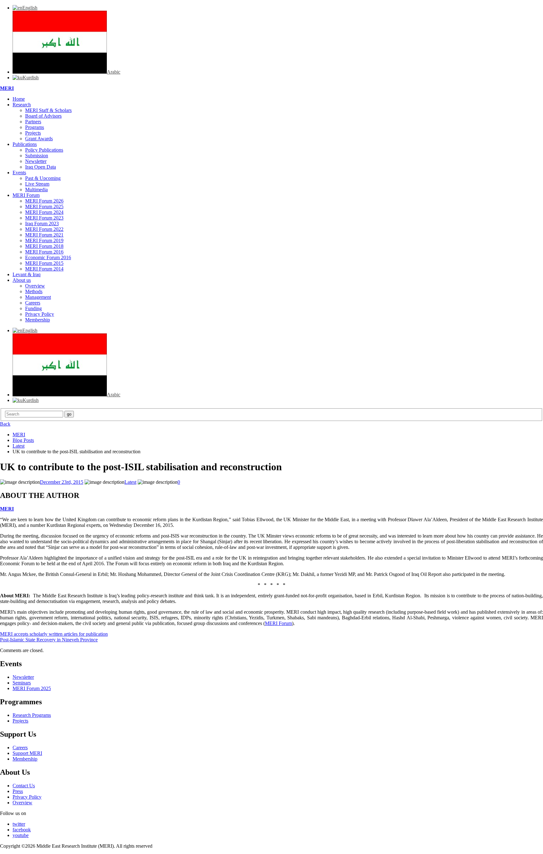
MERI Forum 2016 (44, 251)
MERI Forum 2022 (44, 229)
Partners (33, 121)
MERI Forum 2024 (44, 212)
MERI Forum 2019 (44, 240)
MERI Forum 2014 (44, 268)
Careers (32, 302)
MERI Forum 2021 (44, 234)
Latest (130, 482)
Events (19, 172)
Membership (37, 319)
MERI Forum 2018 (44, 246)
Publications (25, 144)
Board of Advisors (43, 116)
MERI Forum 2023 (44, 217)
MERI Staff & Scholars (48, 110)
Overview (35, 285)
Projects (33, 133)
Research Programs (32, 715)
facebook (22, 829)
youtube (21, 835)
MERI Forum (26, 195)
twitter (19, 824)
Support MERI (27, 753)
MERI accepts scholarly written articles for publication (54, 634)
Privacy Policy (39, 314)
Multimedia (36, 189)
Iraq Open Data (40, 167)
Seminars (22, 682)
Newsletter (36, 161)
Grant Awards (39, 138)
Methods (33, 291)
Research (22, 104)
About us (22, 280)
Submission (36, 155)
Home (19, 99)
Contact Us (24, 785)
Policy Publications (44, 150)
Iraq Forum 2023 (42, 223)
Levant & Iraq (27, 274)
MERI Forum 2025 (44, 206)
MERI (7, 88)
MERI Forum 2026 (44, 201)
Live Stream (37, 184)
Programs (34, 127)
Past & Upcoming (43, 178)
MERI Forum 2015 (44, 263)
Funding (33, 308)
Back (5, 424)
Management (38, 297)
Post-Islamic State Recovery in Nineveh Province (49, 639)
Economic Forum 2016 (48, 257)
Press (18, 791)
